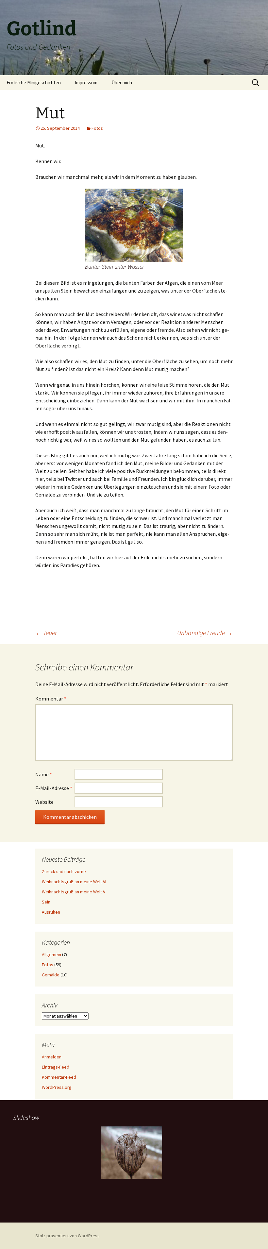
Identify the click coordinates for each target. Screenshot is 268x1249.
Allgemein (51, 954)
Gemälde (50, 975)
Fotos (97, 128)
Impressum (86, 82)
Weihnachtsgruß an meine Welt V (73, 892)
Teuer (46, 633)
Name (43, 774)
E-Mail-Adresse (53, 788)
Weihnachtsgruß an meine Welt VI (74, 882)
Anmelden (51, 1057)
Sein (46, 902)
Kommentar (50, 698)
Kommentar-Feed (59, 1077)
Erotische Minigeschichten (34, 82)
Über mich (121, 82)
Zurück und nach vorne (64, 871)
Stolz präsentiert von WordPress (67, 1236)
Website (44, 802)
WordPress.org (57, 1087)
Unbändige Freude (205, 633)
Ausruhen (51, 912)
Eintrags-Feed (55, 1067)
